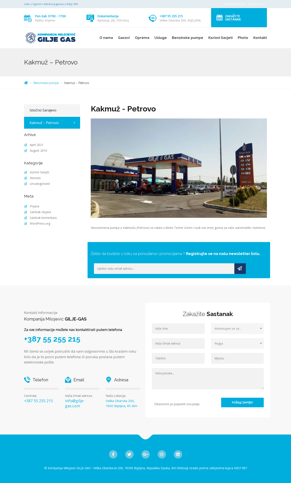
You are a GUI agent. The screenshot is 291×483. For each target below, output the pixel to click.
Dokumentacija (107, 16)
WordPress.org (40, 223)
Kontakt (260, 38)
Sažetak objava (40, 212)
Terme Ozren (256, 4)
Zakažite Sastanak (233, 17)
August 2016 (38, 150)
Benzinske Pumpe (235, 4)
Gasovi (124, 38)
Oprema (142, 38)
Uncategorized (40, 184)
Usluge (160, 38)
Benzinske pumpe (187, 38)
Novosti (35, 178)
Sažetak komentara (43, 218)
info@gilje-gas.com (75, 403)
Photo (243, 38)
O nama (106, 38)
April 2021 (36, 145)
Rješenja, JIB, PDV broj (113, 20)
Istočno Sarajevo (43, 110)
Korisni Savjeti (220, 38)
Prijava (34, 206)
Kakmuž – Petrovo (44, 122)
